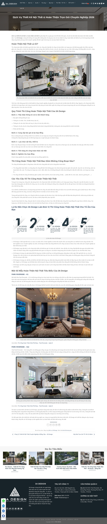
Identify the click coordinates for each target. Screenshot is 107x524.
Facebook (3, 517)
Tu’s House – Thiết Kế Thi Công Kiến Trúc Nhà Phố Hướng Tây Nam (15, 468)
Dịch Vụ (37, 519)
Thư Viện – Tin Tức (61, 519)
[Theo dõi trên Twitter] (95, 3)
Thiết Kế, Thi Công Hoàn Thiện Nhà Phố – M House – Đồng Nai (92, 467)
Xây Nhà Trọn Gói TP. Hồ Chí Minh (83, 434)
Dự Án (42, 519)
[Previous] (2, 464)
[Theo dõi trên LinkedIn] (101, 3)
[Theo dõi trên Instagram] (93, 3)
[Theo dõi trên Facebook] (91, 3)
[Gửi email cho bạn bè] (53, 425)
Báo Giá (53, 519)
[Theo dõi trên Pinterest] (99, 3)
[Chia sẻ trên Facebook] (48, 425)
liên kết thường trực (67, 430)
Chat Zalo (3, 507)
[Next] (104, 464)
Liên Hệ (22, 8)
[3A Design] (9, 3)
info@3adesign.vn (64, 497)
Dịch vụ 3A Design (53, 430)
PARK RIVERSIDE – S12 (20, 347)
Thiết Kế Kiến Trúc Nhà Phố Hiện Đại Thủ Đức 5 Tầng (40, 467)
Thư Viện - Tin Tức (60, 2)
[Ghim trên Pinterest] (56, 425)
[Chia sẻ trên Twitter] (50, 425)
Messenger (3, 512)
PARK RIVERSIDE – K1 (20, 274)
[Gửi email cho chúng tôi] (97, 3)
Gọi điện (3, 502)
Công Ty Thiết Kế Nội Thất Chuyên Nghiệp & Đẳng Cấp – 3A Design (33, 434)
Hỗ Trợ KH (71, 2)
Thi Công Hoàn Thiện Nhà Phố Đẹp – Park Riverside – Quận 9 (35, 343)
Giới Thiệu (22, 2)
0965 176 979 (65, 495)
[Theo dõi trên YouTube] (103, 3)
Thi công (47, 519)
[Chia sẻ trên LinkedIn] (59, 425)
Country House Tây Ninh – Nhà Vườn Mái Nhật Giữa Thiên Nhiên (66, 467)
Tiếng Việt (84, 3)
